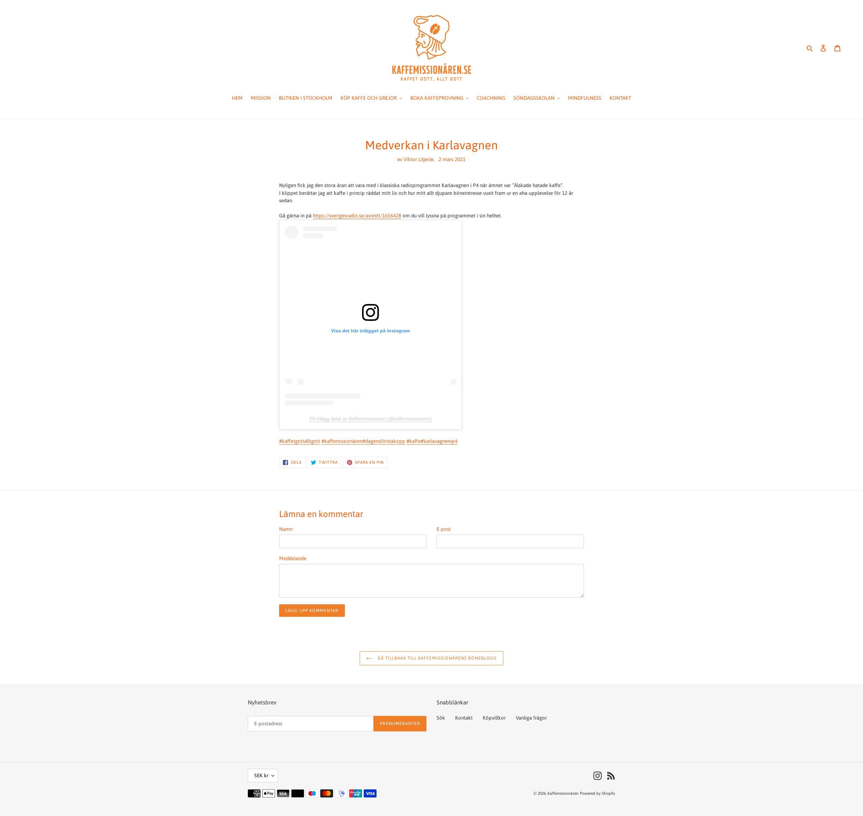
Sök (441, 718)
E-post (444, 529)
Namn (286, 529)
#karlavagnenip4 (439, 441)
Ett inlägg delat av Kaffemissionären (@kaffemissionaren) (370, 418)
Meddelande (292, 558)
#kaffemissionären (342, 441)
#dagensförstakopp (383, 441)
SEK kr (261, 775)
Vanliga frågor (531, 718)
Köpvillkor (494, 718)
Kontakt (464, 718)
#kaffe (414, 441)
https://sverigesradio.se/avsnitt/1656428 (357, 215)
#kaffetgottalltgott (299, 441)
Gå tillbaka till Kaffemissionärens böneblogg (436, 658)
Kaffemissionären (562, 793)
